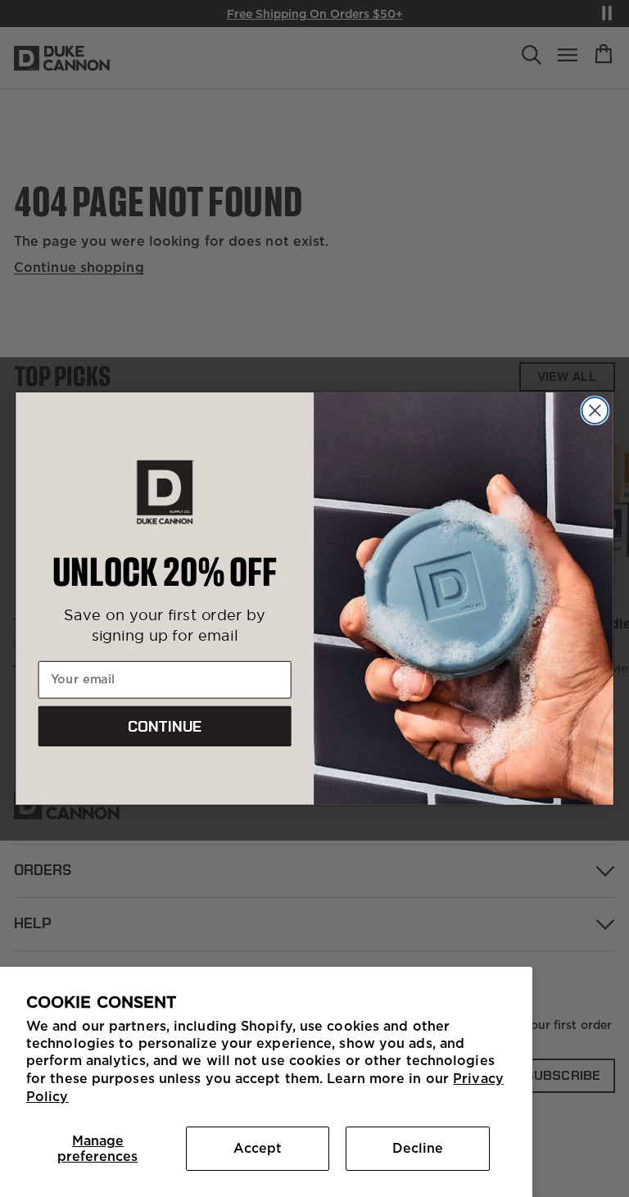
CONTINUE (165, 727)
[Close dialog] (594, 410)
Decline (417, 1148)
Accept (257, 1148)
